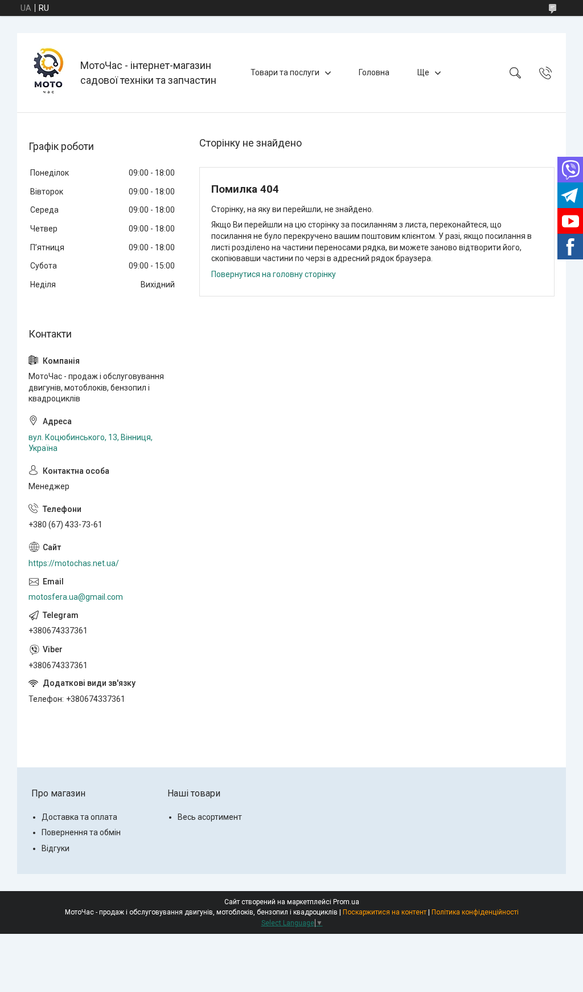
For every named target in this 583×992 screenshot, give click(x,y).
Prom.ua (346, 902)
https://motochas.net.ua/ (73, 563)
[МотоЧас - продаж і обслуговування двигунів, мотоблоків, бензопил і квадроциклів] (50, 72)
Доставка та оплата (79, 817)
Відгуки (55, 848)
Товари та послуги (285, 72)
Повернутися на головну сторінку (273, 274)
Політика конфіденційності (475, 912)
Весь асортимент (210, 817)
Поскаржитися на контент (384, 912)
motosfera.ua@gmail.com (75, 596)
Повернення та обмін (81, 832)
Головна (374, 72)
